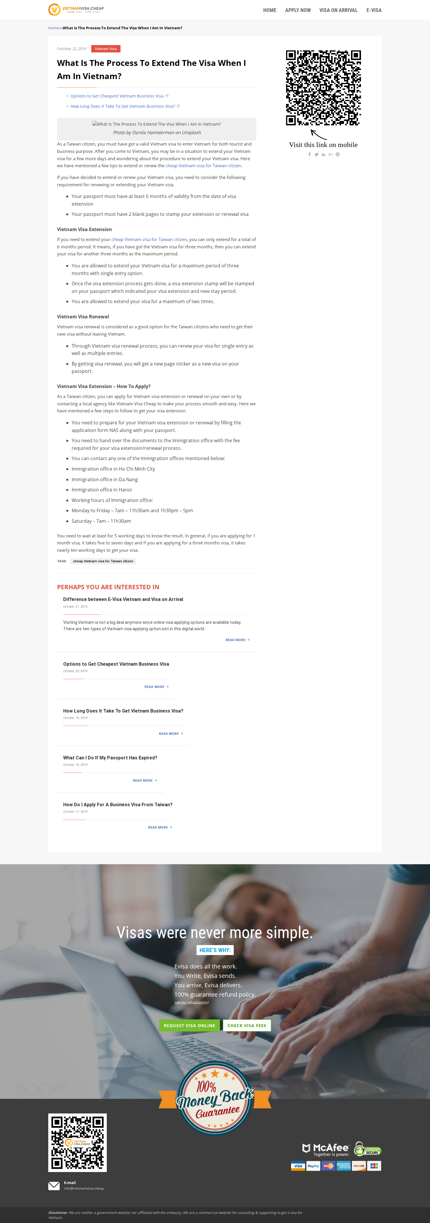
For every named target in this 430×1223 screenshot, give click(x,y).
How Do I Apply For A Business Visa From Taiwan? (118, 804)
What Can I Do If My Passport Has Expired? (110, 758)
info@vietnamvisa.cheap (84, 1188)
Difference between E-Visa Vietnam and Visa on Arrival (123, 599)
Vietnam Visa (106, 49)
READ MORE (235, 640)
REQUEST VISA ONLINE (189, 1025)
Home (53, 27)
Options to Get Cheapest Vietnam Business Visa (116, 96)
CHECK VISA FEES (247, 1025)
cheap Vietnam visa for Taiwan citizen (203, 166)
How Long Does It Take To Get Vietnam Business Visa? (122, 106)
